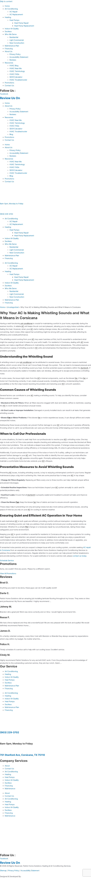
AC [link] (22, 326)
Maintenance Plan (12, 46)
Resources (9, 63)
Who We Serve (10, 34)
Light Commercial (16, 40)
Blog (11, 134)
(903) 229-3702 (6, 214)
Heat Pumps (14, 20)
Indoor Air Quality (12, 29)
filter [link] (27, 527)
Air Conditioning (11, 9)
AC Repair (13, 12)
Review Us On (10, 98)
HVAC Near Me (15, 68)
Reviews (12, 60)
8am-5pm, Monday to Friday (11, 204)
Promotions (9, 83)
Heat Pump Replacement (24, 26)
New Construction (16, 43)
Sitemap (3, 871)
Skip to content (6, 1)
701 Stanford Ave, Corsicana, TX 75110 (22, 755)
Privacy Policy (14, 54)
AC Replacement (16, 14)
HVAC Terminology (17, 71)
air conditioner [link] (27, 323)
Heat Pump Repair (21, 23)
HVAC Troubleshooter (18, 80)
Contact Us (9, 85)
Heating (8, 17)
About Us (8, 51)
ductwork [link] (84, 368)
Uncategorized (13, 307)
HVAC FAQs (14, 74)
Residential (13, 37)
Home (7, 6)
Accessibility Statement (18, 57)
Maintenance (10, 789)
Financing (9, 49)
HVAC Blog (13, 66)
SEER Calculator (15, 77)
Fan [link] (9, 418)
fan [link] (76, 378)
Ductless (8, 31)
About (7, 766)
